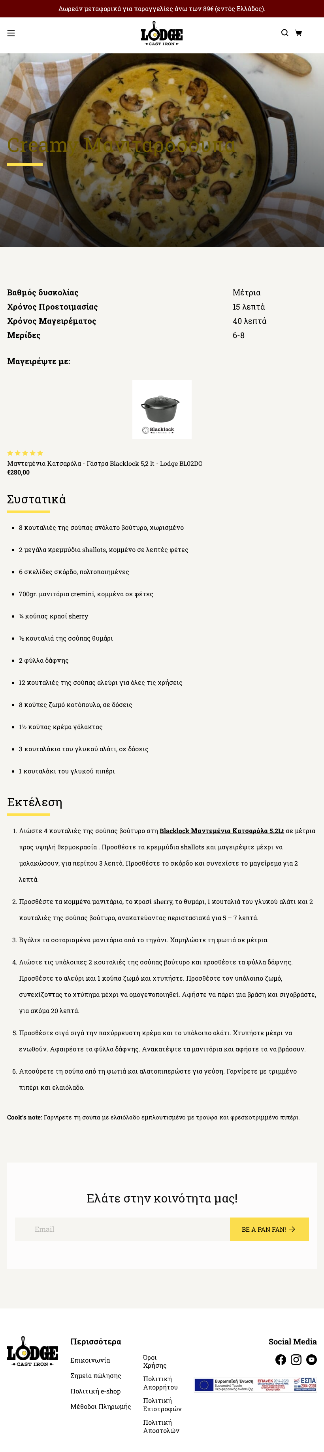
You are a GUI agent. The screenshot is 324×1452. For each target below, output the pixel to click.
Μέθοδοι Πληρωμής (100, 1406)
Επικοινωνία (90, 1360)
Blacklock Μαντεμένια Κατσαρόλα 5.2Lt (222, 830)
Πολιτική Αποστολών (161, 1426)
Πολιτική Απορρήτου (160, 1383)
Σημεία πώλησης (95, 1376)
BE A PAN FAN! (264, 1229)
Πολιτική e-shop (95, 1391)
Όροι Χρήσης (155, 1362)
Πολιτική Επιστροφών (162, 1405)
